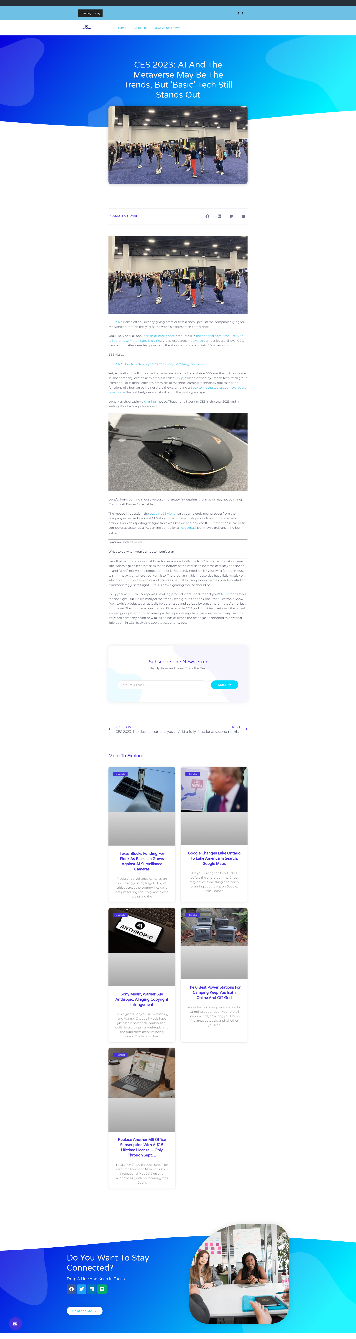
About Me (140, 28)
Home (122, 28)
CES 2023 (115, 322)
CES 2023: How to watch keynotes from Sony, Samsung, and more (156, 364)
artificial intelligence (160, 336)
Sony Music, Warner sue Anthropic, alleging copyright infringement (141, 999)
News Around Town (167, 28)
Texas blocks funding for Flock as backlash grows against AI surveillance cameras (158, 13)
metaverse (195, 340)
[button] (15, 1323)
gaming (150, 401)
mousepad (188, 527)
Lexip (179, 378)
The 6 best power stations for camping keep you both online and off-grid (214, 992)
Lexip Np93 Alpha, (163, 513)
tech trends (229, 594)
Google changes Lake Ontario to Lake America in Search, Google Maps (214, 858)
